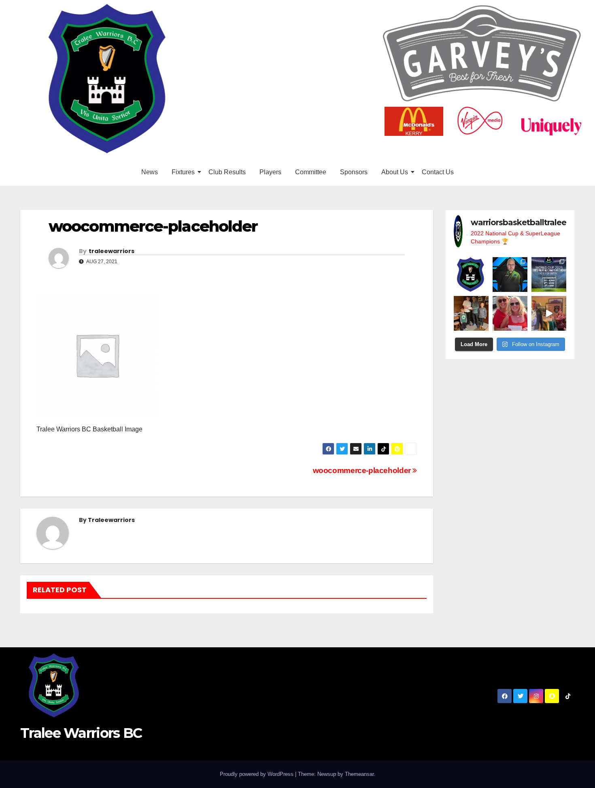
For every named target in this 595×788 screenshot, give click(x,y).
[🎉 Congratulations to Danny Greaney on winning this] (471, 313)
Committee (310, 172)
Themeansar (359, 774)
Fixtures (183, 172)
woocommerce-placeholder (363, 470)
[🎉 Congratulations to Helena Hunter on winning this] (510, 313)
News (149, 172)
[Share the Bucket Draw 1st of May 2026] (548, 313)
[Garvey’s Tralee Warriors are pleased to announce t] (510, 274)
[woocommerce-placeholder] (226, 355)
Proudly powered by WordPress (257, 774)
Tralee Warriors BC (81, 733)
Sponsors (354, 172)
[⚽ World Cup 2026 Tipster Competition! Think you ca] (548, 274)
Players (270, 172)
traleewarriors (111, 251)
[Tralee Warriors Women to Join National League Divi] (471, 274)
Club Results (227, 172)
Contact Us (438, 172)
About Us (394, 172)
